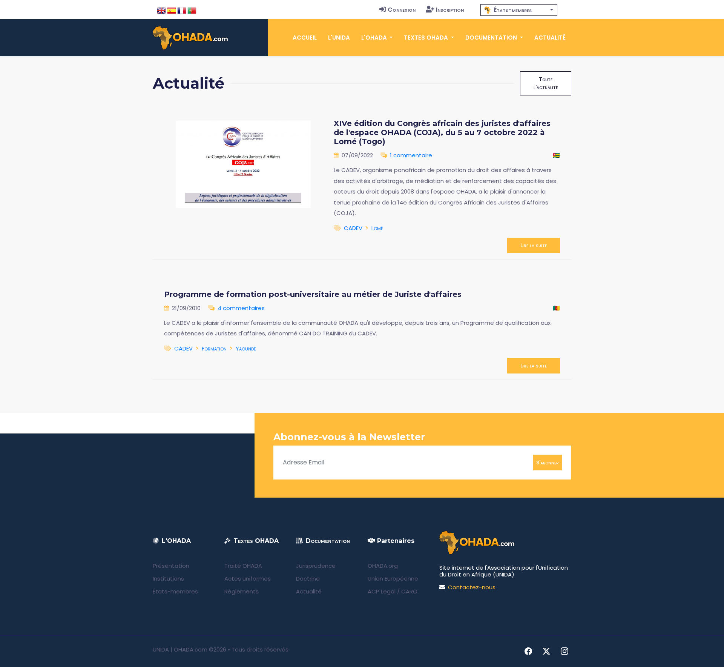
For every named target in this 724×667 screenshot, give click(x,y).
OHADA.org (383, 566)
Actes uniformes (247, 578)
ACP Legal (382, 591)
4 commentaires (241, 308)
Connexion (402, 9)
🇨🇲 (556, 308)
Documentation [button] (491, 37)
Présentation (171, 566)
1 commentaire (411, 155)
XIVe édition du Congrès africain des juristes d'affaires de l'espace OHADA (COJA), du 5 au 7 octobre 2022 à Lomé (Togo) (442, 132)
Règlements (241, 591)
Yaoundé (246, 348)
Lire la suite (533, 245)
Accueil (305, 37)
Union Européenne (393, 578)
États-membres (175, 591)
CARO (409, 591)
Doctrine (308, 578)
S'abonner (547, 462)
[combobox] (518, 10)
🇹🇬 (556, 155)
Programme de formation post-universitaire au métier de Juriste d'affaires (313, 294)
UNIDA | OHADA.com (180, 649)
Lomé (377, 228)
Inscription (450, 9)
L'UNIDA (339, 37)
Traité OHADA (243, 566)
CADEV (353, 228)
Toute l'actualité (546, 83)
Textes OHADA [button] (426, 37)
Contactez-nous (471, 587)
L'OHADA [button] (374, 37)
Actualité (550, 37)
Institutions (168, 578)
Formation (214, 348)
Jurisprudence (316, 566)
